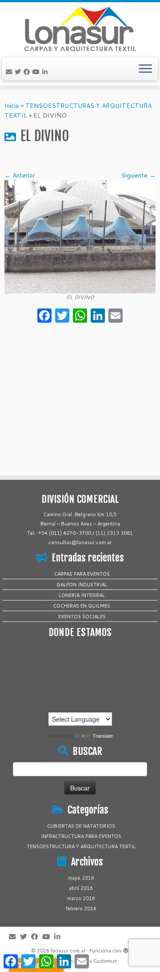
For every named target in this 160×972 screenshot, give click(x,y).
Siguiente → (138, 175)
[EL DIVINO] (80, 236)
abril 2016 (81, 888)
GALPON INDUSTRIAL (81, 584)
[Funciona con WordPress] (126, 949)
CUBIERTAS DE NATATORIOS (81, 826)
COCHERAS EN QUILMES (81, 605)
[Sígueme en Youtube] (37, 71)
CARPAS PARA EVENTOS (82, 573)
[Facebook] (44, 316)
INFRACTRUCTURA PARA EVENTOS (81, 836)
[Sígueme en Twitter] (19, 71)
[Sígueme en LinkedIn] (46, 71)
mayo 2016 (81, 877)
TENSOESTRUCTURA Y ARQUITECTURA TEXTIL (81, 846)
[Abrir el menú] (145, 69)
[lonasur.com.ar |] (80, 29)
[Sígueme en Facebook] (28, 71)
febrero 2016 (81, 908)
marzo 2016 (81, 898)
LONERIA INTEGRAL (82, 595)
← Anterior (19, 175)
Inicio (11, 105)
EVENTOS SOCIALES (82, 616)
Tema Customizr (98, 960)
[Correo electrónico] (10, 71)
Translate (102, 736)
